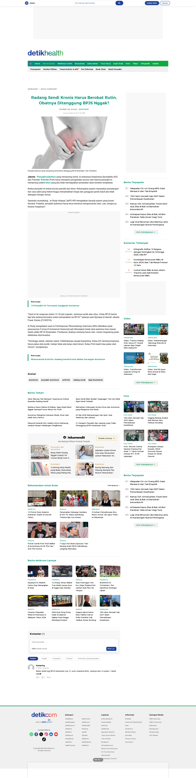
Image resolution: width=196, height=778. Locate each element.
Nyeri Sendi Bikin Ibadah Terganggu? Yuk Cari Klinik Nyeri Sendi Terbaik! (98, 400)
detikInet (68, 729)
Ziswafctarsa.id (107, 745)
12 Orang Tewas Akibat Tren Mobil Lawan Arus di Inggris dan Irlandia (62, 585)
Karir (127, 725)
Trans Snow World (108, 735)
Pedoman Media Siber (133, 722)
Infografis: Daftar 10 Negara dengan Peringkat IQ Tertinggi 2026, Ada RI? (149, 252)
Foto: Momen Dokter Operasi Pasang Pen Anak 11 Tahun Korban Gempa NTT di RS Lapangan (134, 451)
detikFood (85, 722)
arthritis (66, 380)
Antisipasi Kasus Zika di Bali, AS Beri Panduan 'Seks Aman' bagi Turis (147, 215)
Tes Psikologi (87, 69)
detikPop (85, 745)
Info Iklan (128, 735)
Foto (128, 64)
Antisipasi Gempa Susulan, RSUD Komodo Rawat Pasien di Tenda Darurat (155, 451)
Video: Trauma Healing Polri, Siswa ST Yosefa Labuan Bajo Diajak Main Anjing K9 (133, 344)
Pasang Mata (106, 722)
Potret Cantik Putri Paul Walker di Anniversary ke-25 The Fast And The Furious (41, 546)
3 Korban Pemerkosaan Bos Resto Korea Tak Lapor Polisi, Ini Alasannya (105, 514)
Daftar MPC (152, 3)
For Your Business (107, 752)
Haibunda (153, 725)
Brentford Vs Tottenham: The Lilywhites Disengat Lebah (108, 587)
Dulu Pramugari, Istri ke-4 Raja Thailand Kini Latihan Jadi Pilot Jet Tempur (85, 587)
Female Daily (154, 732)
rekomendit (105, 755)
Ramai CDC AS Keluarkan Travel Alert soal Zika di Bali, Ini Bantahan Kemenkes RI (148, 207)
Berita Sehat (49, 64)
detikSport (69, 735)
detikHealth (33, 89)
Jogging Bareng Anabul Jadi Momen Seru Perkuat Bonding (158, 420)
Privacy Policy (130, 739)
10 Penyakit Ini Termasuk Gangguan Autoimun (55, 305)
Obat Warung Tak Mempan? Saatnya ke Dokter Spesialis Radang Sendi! (48, 400)
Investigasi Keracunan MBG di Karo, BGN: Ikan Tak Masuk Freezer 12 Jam (151, 262)
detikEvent (105, 729)
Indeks (156, 64)
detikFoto (85, 739)
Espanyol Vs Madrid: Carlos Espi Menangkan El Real (38, 585)
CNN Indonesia (154, 719)
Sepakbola (69, 739)
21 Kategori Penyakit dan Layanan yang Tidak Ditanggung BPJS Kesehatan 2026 (96, 424)
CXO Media (153, 735)
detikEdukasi (70, 722)
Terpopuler (35, 69)
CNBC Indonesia (155, 722)
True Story (106, 64)
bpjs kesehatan (96, 380)
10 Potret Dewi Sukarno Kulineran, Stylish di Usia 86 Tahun (39, 514)
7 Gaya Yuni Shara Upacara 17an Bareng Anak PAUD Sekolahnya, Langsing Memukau (74, 546)
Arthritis (45, 180)
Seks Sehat (92, 64)
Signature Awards (108, 732)
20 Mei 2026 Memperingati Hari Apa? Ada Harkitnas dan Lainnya (94, 416)
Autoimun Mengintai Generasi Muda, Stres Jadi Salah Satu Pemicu (48, 416)
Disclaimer (129, 742)
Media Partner (130, 732)
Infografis (145, 64)
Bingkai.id (105, 742)
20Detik (84, 735)
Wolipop (85, 729)
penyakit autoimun (50, 380)
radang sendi (79, 380)
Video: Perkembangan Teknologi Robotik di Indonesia (157, 342)
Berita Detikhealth (49, 89)
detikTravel (86, 719)
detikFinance (70, 725)
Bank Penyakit (115, 69)
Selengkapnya (113, 485)
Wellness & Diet (65, 64)
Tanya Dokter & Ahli (68, 69)
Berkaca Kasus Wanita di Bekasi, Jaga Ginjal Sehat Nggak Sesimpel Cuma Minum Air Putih (49, 408)
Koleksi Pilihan (50, 69)
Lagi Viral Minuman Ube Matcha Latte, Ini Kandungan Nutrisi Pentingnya (149, 223)
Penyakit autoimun (46, 177)
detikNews (69, 719)
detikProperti (70, 745)
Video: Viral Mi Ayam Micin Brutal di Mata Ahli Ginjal (157, 371)
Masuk (165, 3)
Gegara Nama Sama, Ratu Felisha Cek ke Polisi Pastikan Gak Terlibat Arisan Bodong (86, 616)
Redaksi (128, 719)
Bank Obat (101, 69)
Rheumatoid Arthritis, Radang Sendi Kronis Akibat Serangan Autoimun (68, 359)
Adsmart (104, 725)
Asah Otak (118, 64)
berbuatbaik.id (106, 719)
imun (48, 182)
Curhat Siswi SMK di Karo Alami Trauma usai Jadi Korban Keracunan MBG (149, 273)
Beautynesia (153, 729)
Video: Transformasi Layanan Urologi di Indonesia (132, 371)
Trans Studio (106, 739)
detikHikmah (86, 742)
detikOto (68, 742)
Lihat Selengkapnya (144, 232)
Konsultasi (80, 64)
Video (135, 64)
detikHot (68, 732)
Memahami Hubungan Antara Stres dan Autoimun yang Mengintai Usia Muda (98, 408)
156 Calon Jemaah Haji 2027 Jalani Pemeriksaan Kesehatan (109, 616)
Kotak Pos (129, 729)
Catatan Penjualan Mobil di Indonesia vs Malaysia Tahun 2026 (37, 614)
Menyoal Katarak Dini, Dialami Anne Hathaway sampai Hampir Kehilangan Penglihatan (48, 424)
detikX (84, 732)
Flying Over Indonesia (109, 748)
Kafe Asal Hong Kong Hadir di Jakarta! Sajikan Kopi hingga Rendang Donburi (61, 616)
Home (37, 64)
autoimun (33, 380)
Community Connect (109, 758)
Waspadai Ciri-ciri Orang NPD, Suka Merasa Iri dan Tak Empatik (147, 189)
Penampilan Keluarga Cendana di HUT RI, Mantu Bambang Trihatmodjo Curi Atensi (73, 514)
